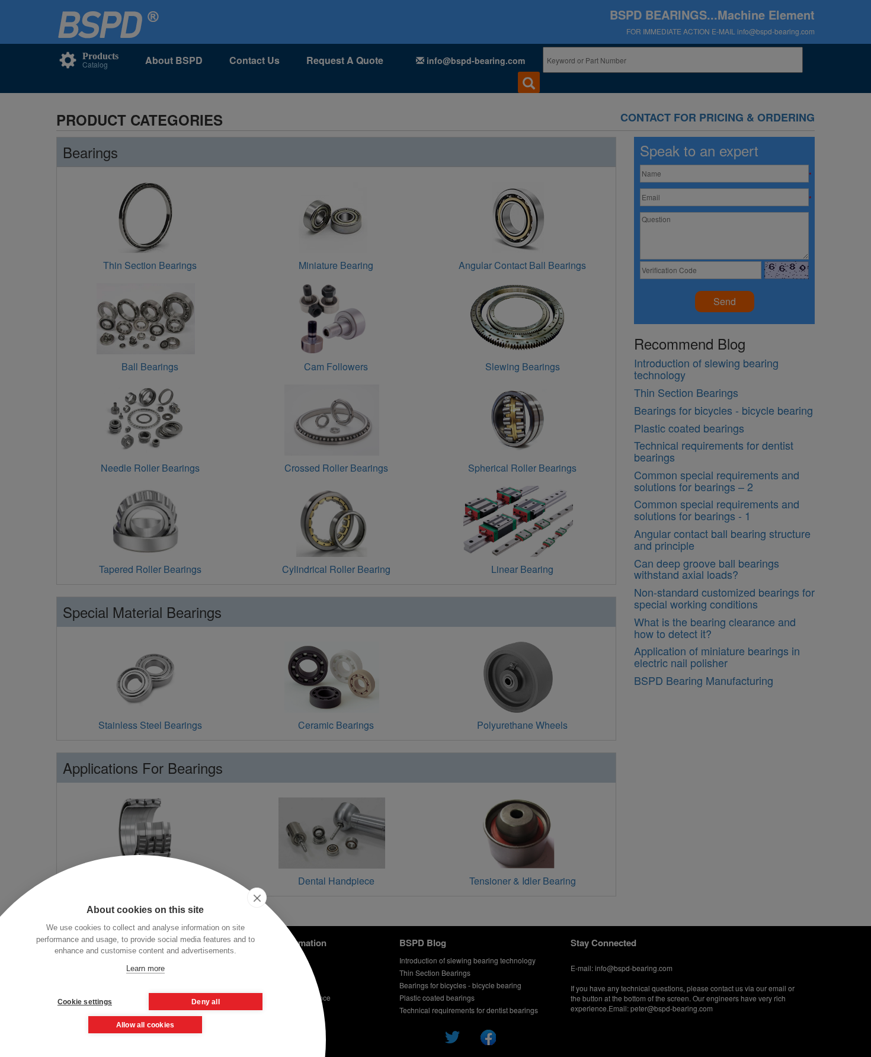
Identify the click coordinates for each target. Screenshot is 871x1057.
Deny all (205, 1002)
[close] (257, 898)
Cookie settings (84, 1002)
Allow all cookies (145, 1025)
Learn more (145, 968)
